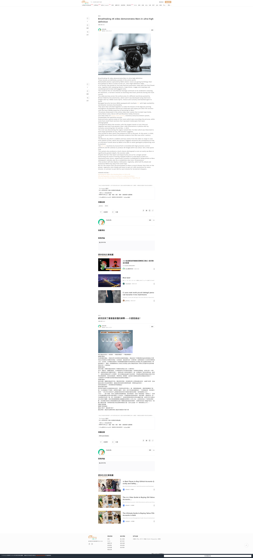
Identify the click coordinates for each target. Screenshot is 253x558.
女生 (146, 5)
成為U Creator (105, 5)
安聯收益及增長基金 (145, 358)
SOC (138, 103)
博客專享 (129, 5)
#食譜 (144, 539)
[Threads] (87, 108)
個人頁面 (122, 539)
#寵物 (134, 539)
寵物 (161, 5)
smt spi (103, 146)
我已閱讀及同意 (207, 556)
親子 (153, 5)
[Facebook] (87, 101)
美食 (139, 5)
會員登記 (161, 2)
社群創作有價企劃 (86, 5)
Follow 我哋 (127, 197)
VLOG (135, 5)
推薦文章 (117, 5)
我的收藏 (122, 543)
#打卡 (141, 539)
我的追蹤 (122, 545)
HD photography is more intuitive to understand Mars (116, 176)
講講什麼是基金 (102, 406)
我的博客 (122, 547)
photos (101, 206)
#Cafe (148, 539)
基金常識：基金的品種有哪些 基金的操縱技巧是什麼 (113, 409)
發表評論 (102, 242)
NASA (106, 206)
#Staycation (153, 539)
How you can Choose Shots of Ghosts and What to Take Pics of (119, 178)
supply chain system (118, 115)
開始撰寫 (168, 2)
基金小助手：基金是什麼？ (106, 408)
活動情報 (130, 194)
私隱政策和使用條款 (40, 555)
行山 (164, 5)
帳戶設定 (122, 541)
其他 (99, 16)
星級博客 (123, 5)
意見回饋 (109, 547)
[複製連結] (87, 112)
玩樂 (150, 5)
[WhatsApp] (87, 104)
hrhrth (104, 29)
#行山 (137, 539)
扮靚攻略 (124, 194)
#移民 (159, 539)
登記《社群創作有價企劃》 (114, 190)
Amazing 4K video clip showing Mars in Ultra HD (114, 174)
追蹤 (152, 30)
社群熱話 (96, 5)
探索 (112, 5)
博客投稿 (109, 549)
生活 (157, 5)
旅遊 (143, 5)
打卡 (106, 194)
